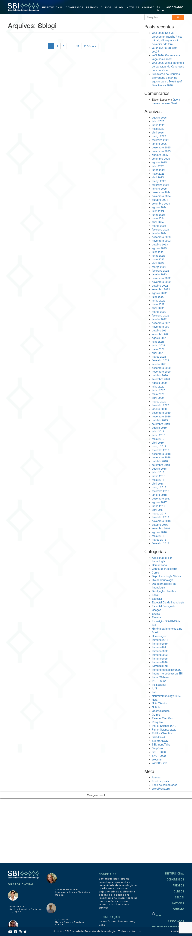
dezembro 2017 (161, 498)
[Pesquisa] (178, 17)
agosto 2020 (159, 383)
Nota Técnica (159, 703)
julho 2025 (158, 166)
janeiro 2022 (159, 319)
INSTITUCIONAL (52, 7)
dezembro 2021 (161, 323)
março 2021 (159, 356)
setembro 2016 (161, 528)
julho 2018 (158, 472)
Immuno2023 (160, 655)
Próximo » (90, 46)
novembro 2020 (161, 371)
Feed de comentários (164, 785)
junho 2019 (158, 435)
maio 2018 (158, 480)
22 (77, 46)
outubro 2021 (160, 330)
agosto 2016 (159, 532)
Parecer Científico (162, 718)
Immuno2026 (160, 662)
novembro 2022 (161, 282)
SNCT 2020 (159, 752)
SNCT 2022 (159, 755)
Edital (155, 595)
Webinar (157, 759)
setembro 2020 (161, 379)
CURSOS (106, 7)
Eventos (156, 617)
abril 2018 (158, 483)
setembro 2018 (161, 465)
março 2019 (159, 446)
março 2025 (159, 181)
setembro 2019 (161, 424)
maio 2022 (158, 304)
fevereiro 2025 (160, 185)
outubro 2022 (160, 285)
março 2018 (159, 487)
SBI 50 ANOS (160, 741)
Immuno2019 (160, 643)
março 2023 (159, 267)
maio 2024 (158, 218)
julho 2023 (158, 252)
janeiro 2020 (159, 409)
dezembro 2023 (161, 237)
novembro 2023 (161, 240)
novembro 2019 (161, 416)
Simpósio (157, 748)
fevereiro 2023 (160, 270)
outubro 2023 (160, 244)
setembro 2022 (161, 289)
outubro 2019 (160, 420)
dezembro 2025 (161, 147)
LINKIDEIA (177, 931)
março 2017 (159, 513)
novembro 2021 (161, 326)
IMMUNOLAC (160, 666)
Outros (156, 714)
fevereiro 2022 (160, 315)
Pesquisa (157, 722)
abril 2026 (158, 132)
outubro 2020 (160, 375)
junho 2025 (158, 170)
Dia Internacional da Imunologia (164, 585)
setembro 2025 (161, 158)
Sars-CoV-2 (159, 737)
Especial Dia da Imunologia (168, 602)
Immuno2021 (160, 647)
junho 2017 (158, 506)
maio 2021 (158, 349)
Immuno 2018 (160, 640)
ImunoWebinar (160, 677)
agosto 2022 (159, 293)
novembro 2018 (161, 457)
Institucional (159, 684)
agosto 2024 (159, 207)
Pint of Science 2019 (164, 726)
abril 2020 (158, 397)
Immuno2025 (160, 658)
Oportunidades (161, 711)
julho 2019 (158, 431)
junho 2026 (158, 125)
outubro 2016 (160, 524)
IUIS (154, 688)
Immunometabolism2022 (166, 669)
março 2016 (159, 539)
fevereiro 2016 (160, 543)
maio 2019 (158, 439)
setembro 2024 (161, 203)
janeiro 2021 (159, 364)
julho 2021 (158, 341)
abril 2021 (158, 353)
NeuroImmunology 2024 (166, 696)
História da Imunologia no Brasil (167, 630)
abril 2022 (158, 308)
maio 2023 (158, 259)
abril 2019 (158, 442)
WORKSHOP (159, 763)
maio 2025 (158, 173)
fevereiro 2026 (160, 140)
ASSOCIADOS (175, 7)
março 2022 (159, 311)
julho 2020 (158, 386)
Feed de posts (160, 781)
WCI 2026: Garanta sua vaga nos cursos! (166, 57)
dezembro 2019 (161, 412)
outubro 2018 (160, 461)
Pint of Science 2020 (164, 729)
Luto (154, 692)
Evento (156, 613)
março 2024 (159, 226)
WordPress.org (161, 788)
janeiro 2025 (159, 188)
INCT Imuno (159, 681)
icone (161, 10)
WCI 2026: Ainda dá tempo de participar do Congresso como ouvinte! (168, 66)
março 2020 (159, 401)
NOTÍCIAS (133, 7)
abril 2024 (158, 222)
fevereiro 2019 (160, 450)
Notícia (156, 707)
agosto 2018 (159, 468)
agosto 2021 (159, 338)
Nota (155, 699)
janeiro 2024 (159, 233)
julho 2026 (158, 121)
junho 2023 (158, 255)
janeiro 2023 (159, 274)
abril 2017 (158, 509)
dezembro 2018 (161, 454)
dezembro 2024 (161, 192)
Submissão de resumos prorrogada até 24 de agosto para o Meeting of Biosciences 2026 (167, 79)
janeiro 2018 (159, 495)
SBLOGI (119, 7)
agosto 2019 (159, 427)
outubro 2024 (160, 200)
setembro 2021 (161, 334)
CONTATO (148, 7)
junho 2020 (158, 390)
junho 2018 (158, 476)
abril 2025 (158, 177)
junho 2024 (158, 214)
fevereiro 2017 (160, 517)
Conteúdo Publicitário (164, 569)
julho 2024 (158, 211)
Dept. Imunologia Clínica (166, 576)
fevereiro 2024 (160, 229)
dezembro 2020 (161, 368)
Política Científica (162, 733)
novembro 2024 (161, 196)
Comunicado (159, 565)
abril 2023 (158, 263)
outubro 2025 (160, 155)
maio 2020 (158, 394)
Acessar (156, 777)
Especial (157, 598)
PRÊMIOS (92, 7)
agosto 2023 (159, 248)
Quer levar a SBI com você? (164, 49)
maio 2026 (158, 128)
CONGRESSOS (74, 7)
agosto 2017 (159, 502)
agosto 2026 (159, 117)
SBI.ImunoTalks (161, 744)
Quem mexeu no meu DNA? (166, 101)
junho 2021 (158, 345)
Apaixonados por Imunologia (162, 559)
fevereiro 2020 (160, 405)
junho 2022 (158, 300)
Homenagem (159, 636)
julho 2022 (158, 297)
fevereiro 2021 (160, 360)
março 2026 (159, 136)
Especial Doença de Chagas (164, 608)
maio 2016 (158, 536)
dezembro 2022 (161, 278)
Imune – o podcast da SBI (167, 673)
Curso (155, 572)
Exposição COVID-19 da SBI (166, 623)
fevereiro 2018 (160, 491)
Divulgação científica (164, 591)
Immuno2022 (160, 651)
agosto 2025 (159, 162)
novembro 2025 (161, 151)
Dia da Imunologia (162, 580)
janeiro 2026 (159, 143)
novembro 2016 (161, 521)
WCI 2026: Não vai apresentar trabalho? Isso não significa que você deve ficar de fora (167, 38)
